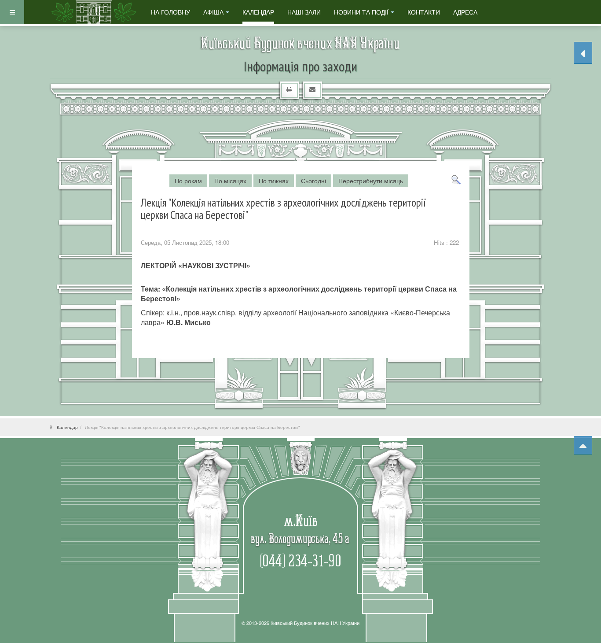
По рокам (188, 180)
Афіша (213, 11)
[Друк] (289, 89)
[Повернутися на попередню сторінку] (583, 53)
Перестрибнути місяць (370, 180)
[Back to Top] (583, 445)
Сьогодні (313, 180)
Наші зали (304, 11)
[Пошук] (456, 178)
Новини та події (361, 11)
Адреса (465, 11)
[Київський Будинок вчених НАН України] (94, 12)
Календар (258, 11)
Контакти (423, 11)
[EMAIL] (311, 89)
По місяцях (230, 180)
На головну (170, 11)
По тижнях (274, 180)
